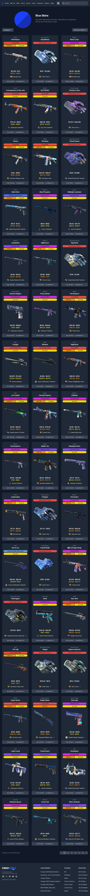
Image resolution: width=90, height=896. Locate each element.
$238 (13, 681)
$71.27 (42, 529)
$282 (72, 173)
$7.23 (77, 478)
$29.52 (18, 834)
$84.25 (42, 327)
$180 (48, 175)
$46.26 (77, 529)
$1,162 (47, 579)
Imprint (66, 891)
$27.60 (18, 277)
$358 (78, 327)
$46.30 (43, 785)
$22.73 (42, 175)
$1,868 (77, 173)
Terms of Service (69, 881)
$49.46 (72, 325)
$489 (43, 734)
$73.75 (47, 480)
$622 (47, 224)
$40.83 (18, 531)
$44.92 (77, 836)
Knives (23, 3)
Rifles (18, 3)
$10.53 (71, 529)
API (65, 872)
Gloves (28, 3)
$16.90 (12, 579)
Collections (40, 3)
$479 (43, 732)
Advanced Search (79, 30)
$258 (78, 325)
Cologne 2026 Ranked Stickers (50, 872)
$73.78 (77, 480)
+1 (50, 76)
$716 (47, 226)
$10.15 (42, 427)
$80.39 (42, 122)
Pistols (7, 3)
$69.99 (47, 478)
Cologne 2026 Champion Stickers (50, 881)
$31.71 (77, 834)
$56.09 (77, 579)
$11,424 (18, 376)
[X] (7, 876)
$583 (43, 226)
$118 (13, 327)
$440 (13, 124)
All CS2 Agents (83, 884)
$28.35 (71, 836)
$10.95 (12, 325)
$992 (18, 124)
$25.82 (71, 582)
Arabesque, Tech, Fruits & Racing (50, 875)
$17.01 (77, 783)
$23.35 (42, 173)
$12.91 (71, 834)
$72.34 (13, 122)
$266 (18, 732)
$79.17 (77, 226)
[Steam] (17, 876)
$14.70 (77, 427)
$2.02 (71, 224)
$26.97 (18, 427)
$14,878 (18, 378)
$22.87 (71, 531)
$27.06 (13, 71)
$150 (42, 579)
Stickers (47, 3)
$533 (48, 529)
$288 (18, 327)
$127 (48, 785)
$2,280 (47, 71)
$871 (18, 683)
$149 (18, 582)
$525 (43, 224)
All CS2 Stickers (83, 875)
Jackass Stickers (45, 878)
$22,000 (78, 122)
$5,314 (48, 378)
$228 (48, 274)
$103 (77, 376)
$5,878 (12, 376)
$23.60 (42, 429)
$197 (42, 71)
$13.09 (71, 579)
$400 (48, 327)
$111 (18, 71)
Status (66, 878)
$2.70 (12, 529)
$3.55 (12, 427)
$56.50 (72, 376)
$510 (48, 681)
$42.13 (71, 226)
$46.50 (71, 632)
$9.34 (18, 274)
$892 (19, 630)
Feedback (67, 875)
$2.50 (12, 478)
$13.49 (18, 783)
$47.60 (77, 630)
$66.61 (18, 325)
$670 (45, 836)
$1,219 (47, 124)
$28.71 (77, 785)
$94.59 (13, 836)
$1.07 (18, 224)
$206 (77, 732)
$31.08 (72, 732)
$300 (47, 632)
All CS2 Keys (82, 881)
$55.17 (13, 73)
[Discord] (4, 876)
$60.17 (18, 429)
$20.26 (42, 630)
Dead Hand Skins (46, 891)
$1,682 (42, 376)
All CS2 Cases (83, 878)
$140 (13, 785)
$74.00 (77, 531)
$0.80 (13, 274)
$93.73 (77, 429)
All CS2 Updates (83, 891)
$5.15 (48, 783)
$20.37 (12, 834)
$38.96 (18, 478)
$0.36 (42, 783)
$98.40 (13, 734)
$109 (13, 732)
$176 (72, 734)
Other (52, 3)
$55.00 (71, 480)
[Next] (86, 852)
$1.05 (72, 427)
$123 (77, 378)
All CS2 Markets (83, 887)
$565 (19, 122)
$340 (13, 683)
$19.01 (43, 277)
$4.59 (42, 478)
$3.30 (72, 783)
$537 (48, 122)
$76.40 (43, 681)
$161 (42, 632)
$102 (13, 173)
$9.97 (71, 73)
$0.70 (72, 478)
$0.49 (13, 226)
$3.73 (71, 785)
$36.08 (71, 630)
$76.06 (13, 630)
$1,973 (71, 122)
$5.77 (12, 531)
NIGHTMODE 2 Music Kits (48, 887)
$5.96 (42, 274)
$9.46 (12, 429)
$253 (18, 73)
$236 (77, 734)
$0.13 (13, 224)
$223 (18, 785)
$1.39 (12, 783)
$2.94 (12, 277)
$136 (72, 274)
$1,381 (18, 175)
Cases (33, 3)
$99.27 (48, 173)
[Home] (3, 3)
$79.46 (47, 427)
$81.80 (77, 632)
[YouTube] (13, 876)
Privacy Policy (68, 884)
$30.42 (77, 73)
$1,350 (77, 274)
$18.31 (18, 529)
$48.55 (72, 327)
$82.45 (18, 579)
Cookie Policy (68, 887)
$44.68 (13, 582)
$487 (47, 834)
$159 (13, 175)
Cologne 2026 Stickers (47, 884)
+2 (26, 636)
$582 (18, 480)
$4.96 (18, 226)
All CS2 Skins (82, 872)
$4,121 (48, 376)
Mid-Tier (12, 3)
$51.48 (72, 378)
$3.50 (71, 71)
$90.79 (77, 582)
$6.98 (42, 325)
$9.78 (42, 480)
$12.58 (77, 71)
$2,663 (42, 378)
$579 (18, 681)
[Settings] (58, 3)
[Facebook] (10, 876)
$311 (18, 836)
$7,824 (76, 681)
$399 (19, 734)
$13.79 (77, 224)
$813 (71, 681)
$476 (42, 124)
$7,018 (12, 378)
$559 (18, 173)
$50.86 (48, 630)
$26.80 (47, 325)
